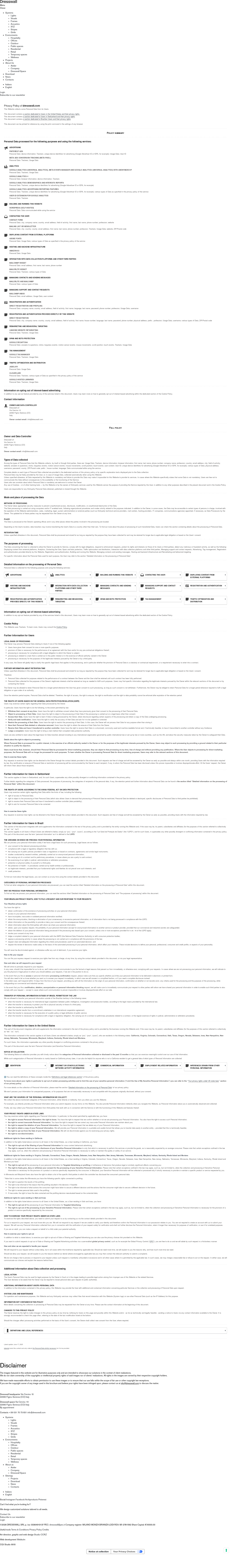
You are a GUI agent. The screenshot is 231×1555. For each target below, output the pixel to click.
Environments (11, 35)
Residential (16, 49)
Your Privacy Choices (124, 1551)
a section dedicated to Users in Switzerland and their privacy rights (49, 116)
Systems (9, 12)
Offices (14, 40)
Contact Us (5, 1514)
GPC (151, 1241)
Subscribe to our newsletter (12, 95)
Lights (13, 15)
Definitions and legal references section (67, 1077)
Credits (45, 1529)
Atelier (13, 65)
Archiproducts (31, 1499)
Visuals (14, 18)
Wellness (15, 57)
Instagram (10, 1499)
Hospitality (15, 38)
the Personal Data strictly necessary (44, 1348)
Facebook (20, 1499)
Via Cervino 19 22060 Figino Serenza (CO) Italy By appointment (14, 1404)
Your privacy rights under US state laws (203, 1081)
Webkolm (21, 1539)
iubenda (6, 1348)
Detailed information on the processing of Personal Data (90, 1087)
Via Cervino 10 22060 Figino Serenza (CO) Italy (17, 1395)
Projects (9, 60)
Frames (14, 21)
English (8, 87)
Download (10, 74)
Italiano (8, 84)
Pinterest (42, 1499)
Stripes (14, 29)
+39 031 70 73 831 (18, 1412)
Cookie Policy (61, 627)
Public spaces (17, 46)
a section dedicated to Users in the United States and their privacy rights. (51, 114)
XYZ (13, 26)
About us (9, 1464)
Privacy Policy (35, 1529)
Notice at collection (99, 1551)
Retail (13, 51)
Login (2, 92)
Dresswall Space (18, 71)
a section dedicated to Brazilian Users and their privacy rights (47, 119)
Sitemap (9, 1475)
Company (15, 68)
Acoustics (15, 24)
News (8, 76)
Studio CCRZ (40, 1534)
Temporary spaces (19, 54)
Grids (13, 32)
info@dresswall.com (130, 1383)
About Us (9, 63)
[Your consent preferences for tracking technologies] (226, 1550)
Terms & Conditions (20, 1529)
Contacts (9, 79)
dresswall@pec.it (57, 1524)
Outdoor (14, 43)
